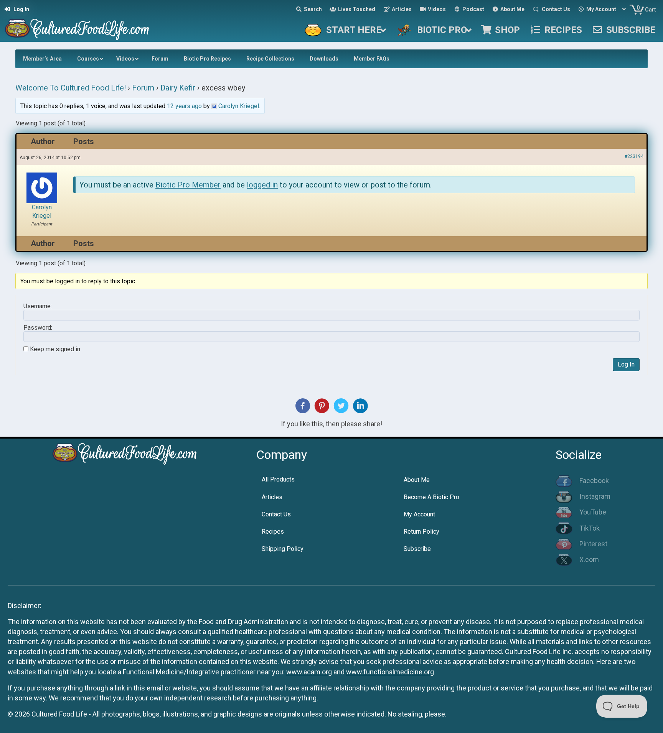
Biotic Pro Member (188, 184)
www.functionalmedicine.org (390, 672)
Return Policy (421, 531)
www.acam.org (309, 672)
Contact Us (276, 514)
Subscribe (417, 548)
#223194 (634, 156)
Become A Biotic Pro (431, 497)
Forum (143, 87)
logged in (262, 184)
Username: (37, 306)
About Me (417, 479)
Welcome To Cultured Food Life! (70, 87)
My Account (419, 514)
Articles (272, 497)
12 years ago (184, 106)
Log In (626, 364)
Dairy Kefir (177, 87)
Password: (37, 327)
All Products (278, 479)
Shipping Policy (282, 548)
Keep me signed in (55, 349)
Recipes (273, 531)
